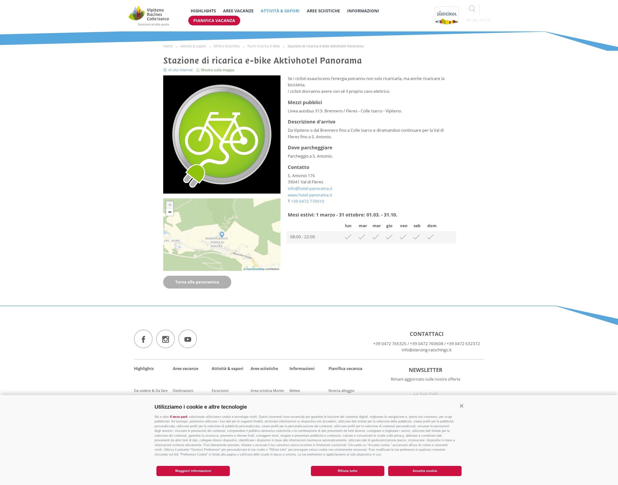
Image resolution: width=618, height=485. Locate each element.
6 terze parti (179, 417)
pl (488, 20)
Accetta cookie (425, 471)
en (475, 20)
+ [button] (169, 205)
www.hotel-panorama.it (310, 195)
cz (482, 20)
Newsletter (425, 369)
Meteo (294, 390)
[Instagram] (165, 339)
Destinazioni (183, 390)
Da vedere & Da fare (151, 390)
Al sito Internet (180, 69)
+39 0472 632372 (463, 343)
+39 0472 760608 (426, 343)
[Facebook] (143, 339)
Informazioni (363, 11)
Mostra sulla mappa (217, 69)
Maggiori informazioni (193, 471)
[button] (461, 406)
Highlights (203, 11)
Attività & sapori (280, 11)
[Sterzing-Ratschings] (148, 15)
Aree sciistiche (323, 11)
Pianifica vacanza (214, 20)
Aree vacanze (238, 11)
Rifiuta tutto (348, 471)
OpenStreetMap (255, 269)
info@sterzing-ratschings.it (426, 350)
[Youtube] (187, 339)
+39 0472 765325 (390, 343)
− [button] (169, 212)
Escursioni (220, 390)
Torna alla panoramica (197, 282)
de (468, 20)
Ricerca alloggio (341, 390)
